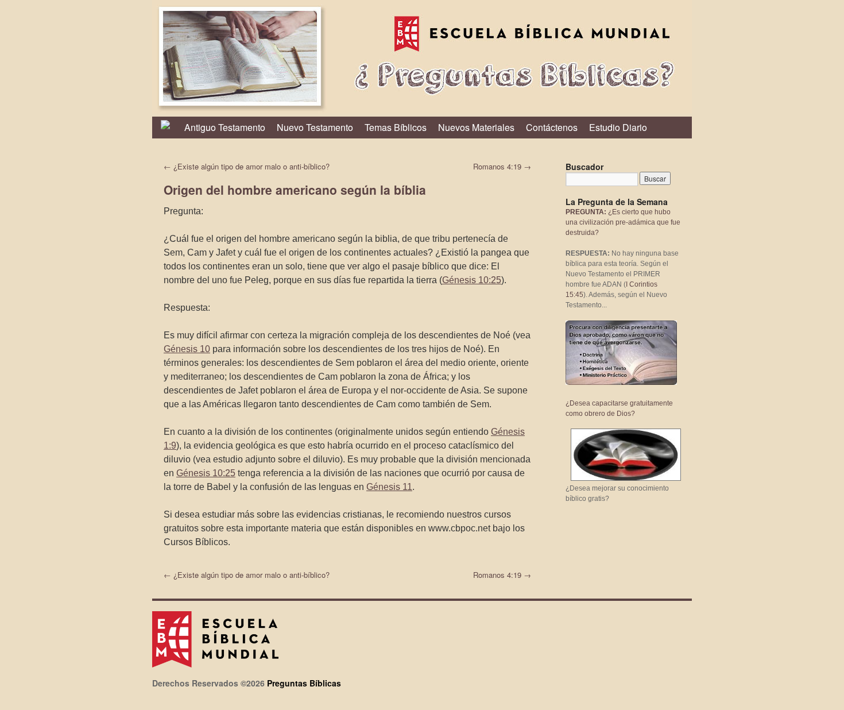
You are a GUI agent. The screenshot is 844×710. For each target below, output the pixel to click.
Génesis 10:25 (471, 280)
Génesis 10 (187, 349)
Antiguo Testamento (224, 127)
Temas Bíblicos (396, 127)
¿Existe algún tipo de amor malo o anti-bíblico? (247, 166)
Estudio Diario (618, 127)
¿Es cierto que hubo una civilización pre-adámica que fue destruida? (623, 222)
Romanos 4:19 (502, 166)
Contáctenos (552, 127)
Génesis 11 (389, 487)
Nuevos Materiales (476, 127)
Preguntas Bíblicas (304, 683)
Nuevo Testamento (315, 127)
